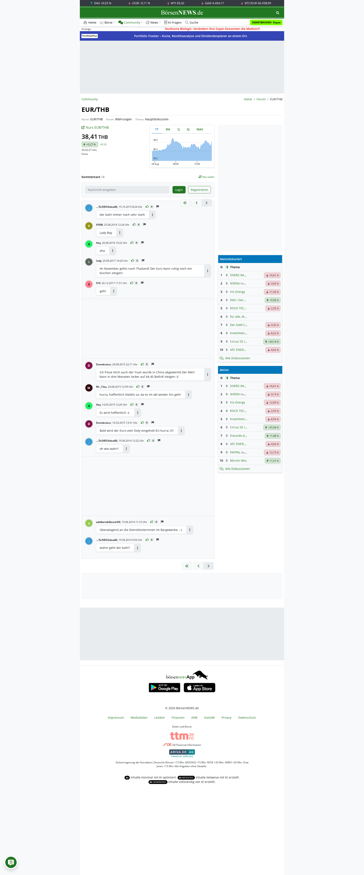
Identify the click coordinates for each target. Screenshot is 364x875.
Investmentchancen (244, 333)
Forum (261, 99)
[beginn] (185, 202)
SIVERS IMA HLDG (242, 275)
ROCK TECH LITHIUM (244, 308)
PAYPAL (235, 452)
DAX (102, 3)
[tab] (156, 129)
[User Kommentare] (11, 862)
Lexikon (159, 718)
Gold (214, 3)
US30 (140, 3)
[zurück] (197, 202)
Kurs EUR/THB (97, 127)
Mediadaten (139, 718)
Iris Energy (237, 292)
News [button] (154, 22)
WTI (177, 3)
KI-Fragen (175, 22)
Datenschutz (247, 718)
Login (179, 190)
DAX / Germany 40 (243, 300)
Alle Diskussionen (237, 358)
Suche (194, 22)
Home (92, 22)
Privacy (227, 718)
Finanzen (178, 718)
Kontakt (209, 718)
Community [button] (132, 22)
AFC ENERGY (239, 350)
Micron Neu (238, 460)
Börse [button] (108, 22)
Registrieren (199, 190)
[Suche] (277, 13)
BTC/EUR (257, 3)
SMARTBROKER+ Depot (266, 22)
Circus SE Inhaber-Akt (245, 341)
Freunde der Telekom (245, 436)
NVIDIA (235, 283)
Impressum (116, 718)
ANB (194, 718)
